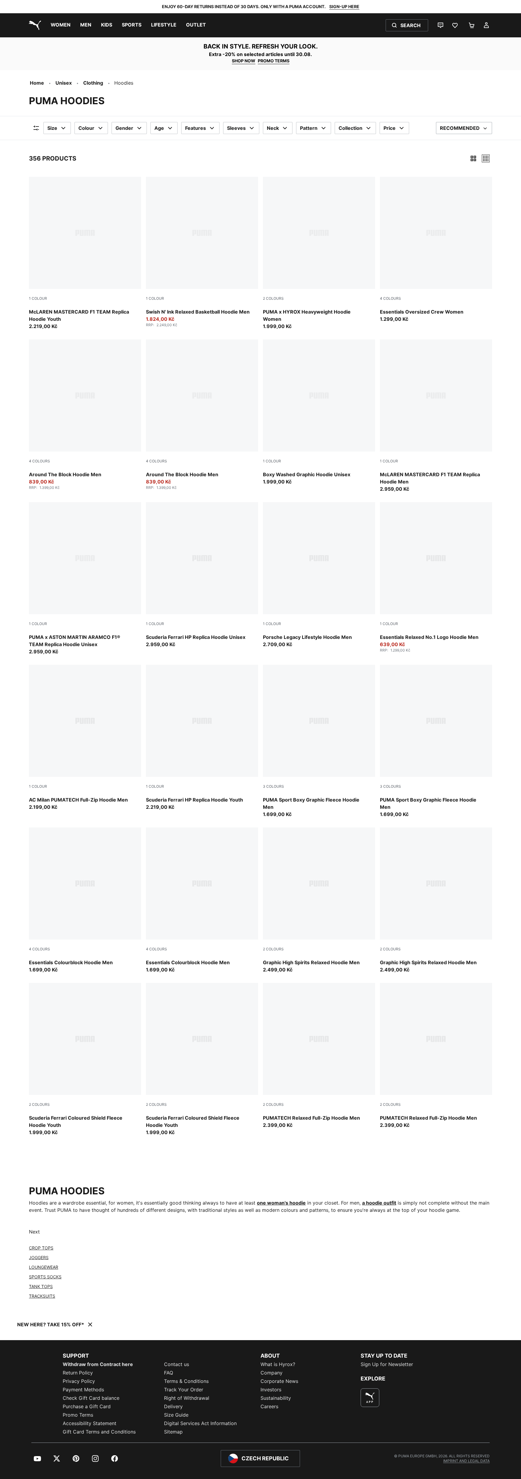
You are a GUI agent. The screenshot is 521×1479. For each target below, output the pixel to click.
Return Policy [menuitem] (78, 1373)
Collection (350, 128)
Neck (273, 128)
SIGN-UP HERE (344, 6)
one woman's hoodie (281, 1203)
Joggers (39, 1257)
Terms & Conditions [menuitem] (186, 1381)
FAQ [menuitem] (168, 1373)
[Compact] (473, 158)
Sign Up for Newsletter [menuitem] (387, 1364)
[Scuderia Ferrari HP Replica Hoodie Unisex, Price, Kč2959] (202, 575)
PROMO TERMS (273, 60)
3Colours (273, 786)
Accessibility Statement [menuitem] (89, 1423)
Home (37, 83)
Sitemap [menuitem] (173, 1432)
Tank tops (41, 1286)
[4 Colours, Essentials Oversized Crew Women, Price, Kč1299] (436, 250)
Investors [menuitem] (270, 1390)
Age (159, 128)
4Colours (390, 298)
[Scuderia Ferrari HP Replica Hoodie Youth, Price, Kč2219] (202, 738)
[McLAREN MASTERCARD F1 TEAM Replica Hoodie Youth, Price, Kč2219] (85, 253)
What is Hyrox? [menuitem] (277, 1364)
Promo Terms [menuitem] (78, 1415)
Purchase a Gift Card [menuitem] (87, 1406)
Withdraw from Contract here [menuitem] (98, 1364)
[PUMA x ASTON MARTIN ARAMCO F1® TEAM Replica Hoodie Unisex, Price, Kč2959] (85, 578)
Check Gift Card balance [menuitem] (91, 1398)
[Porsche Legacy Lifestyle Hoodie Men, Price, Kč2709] (319, 575)
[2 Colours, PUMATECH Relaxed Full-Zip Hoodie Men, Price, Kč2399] (319, 1056)
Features (195, 128)
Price (390, 128)
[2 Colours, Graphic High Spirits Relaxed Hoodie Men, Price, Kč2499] (319, 900)
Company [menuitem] (271, 1373)
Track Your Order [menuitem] (183, 1390)
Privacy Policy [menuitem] (79, 1381)
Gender (124, 128)
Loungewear (43, 1267)
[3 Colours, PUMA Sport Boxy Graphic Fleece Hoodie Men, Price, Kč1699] (319, 741)
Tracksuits (42, 1296)
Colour (86, 128)
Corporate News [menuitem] (279, 1381)
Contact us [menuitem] (176, 1364)
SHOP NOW (243, 60)
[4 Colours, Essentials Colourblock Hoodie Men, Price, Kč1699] (85, 900)
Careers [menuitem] (269, 1406)
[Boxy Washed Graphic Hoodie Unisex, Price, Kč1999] (319, 412)
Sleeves (236, 128)
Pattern (308, 128)
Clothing (93, 83)
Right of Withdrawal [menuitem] (186, 1398)
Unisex (63, 83)
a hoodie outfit (379, 1203)
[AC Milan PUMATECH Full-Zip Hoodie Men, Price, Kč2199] (85, 738)
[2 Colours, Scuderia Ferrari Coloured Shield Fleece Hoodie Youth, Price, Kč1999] (85, 1059)
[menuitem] (60, 25)
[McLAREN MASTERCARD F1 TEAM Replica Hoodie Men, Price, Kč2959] (436, 415)
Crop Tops (41, 1247)
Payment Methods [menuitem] (83, 1390)
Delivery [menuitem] (173, 1406)
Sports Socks (45, 1276)
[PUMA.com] (34, 25)
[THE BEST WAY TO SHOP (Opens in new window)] (370, 1397)
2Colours (273, 298)
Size (52, 128)
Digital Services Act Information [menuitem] (200, 1423)
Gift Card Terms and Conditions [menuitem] (99, 1432)
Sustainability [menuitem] (275, 1398)
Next (34, 1232)
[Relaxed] (485, 158)
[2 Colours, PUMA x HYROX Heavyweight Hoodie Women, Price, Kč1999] (319, 253)
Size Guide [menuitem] (176, 1415)
